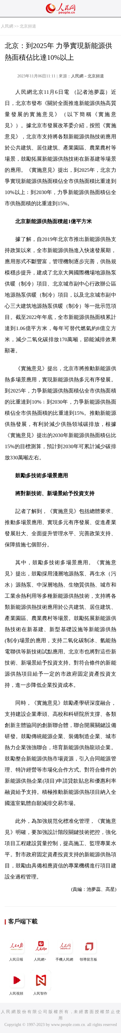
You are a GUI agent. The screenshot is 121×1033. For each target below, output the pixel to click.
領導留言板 (88, 959)
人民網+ (40, 959)
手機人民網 (64, 959)
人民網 (7, 26)
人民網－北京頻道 (87, 76)
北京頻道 (28, 26)
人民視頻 (16, 993)
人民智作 (40, 993)
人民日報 (16, 959)
